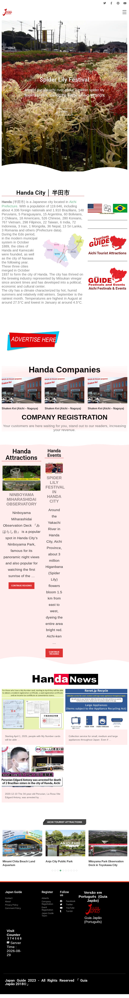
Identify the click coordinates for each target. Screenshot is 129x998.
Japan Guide (13, 892)
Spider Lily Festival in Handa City (55, 489)
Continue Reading (21, 585)
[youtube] (124, 3)
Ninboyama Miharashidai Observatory (21, 499)
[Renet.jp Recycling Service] (96, 717)
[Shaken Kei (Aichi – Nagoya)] (21, 390)
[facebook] (111, 3)
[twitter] (104, 3)
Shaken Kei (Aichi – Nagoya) (20, 408)
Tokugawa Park (117, 861)
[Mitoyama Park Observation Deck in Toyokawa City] (84, 843)
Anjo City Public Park (34, 861)
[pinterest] (118, 3)
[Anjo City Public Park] (41, 843)
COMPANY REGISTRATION (65, 417)
